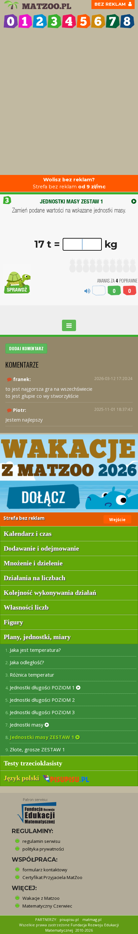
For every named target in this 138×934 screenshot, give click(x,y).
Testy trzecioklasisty (33, 763)
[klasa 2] (39, 21)
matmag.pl (91, 919)
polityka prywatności (43, 849)
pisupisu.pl (69, 919)
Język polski (23, 778)
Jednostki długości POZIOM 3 (42, 712)
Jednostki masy (27, 724)
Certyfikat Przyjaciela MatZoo (52, 877)
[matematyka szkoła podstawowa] (38, 5)
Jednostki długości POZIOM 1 (43, 687)
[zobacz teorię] (133, 201)
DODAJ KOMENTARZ (26, 348)
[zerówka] (10, 21)
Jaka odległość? (27, 662)
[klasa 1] (25, 21)
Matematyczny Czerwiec (47, 906)
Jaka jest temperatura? (35, 649)
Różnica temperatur (32, 674)
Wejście (117, 519)
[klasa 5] (83, 21)
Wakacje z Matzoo (41, 898)
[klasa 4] (69, 21)
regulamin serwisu (41, 841)
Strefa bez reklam (69, 183)
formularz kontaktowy (44, 870)
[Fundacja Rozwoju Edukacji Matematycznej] (31, 809)
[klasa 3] (54, 21)
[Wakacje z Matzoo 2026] (69, 473)
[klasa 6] (98, 21)
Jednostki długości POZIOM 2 (42, 699)
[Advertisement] (69, 103)
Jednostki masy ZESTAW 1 (42, 737)
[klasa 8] (127, 21)
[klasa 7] (113, 21)
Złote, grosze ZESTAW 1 (37, 749)
